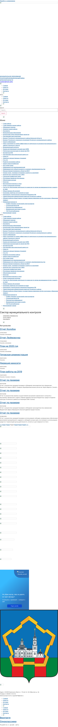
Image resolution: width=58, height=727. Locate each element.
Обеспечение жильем (9, 180)
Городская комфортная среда (12, 176)
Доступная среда (8, 165)
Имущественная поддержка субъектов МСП (16, 171)
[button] (29, 95)
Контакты (6, 91)
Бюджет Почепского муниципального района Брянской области (22, 138)
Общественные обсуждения (11, 191)
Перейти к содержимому (7, 1)
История (5, 89)
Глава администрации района (12, 125)
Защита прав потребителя (11, 163)
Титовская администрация (14, 354)
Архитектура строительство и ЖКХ (13, 174)
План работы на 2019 (11, 371)
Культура (6, 182)
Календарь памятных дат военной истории (16, 193)
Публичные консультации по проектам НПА (16, 151)
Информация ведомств (10, 202)
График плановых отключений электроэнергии (20, 203)
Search (2, 107)
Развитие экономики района (11, 162)
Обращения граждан (9, 127)
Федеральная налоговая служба (15, 209)
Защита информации (9, 142)
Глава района (7, 123)
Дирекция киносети (10, 363)
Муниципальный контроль (11, 147)
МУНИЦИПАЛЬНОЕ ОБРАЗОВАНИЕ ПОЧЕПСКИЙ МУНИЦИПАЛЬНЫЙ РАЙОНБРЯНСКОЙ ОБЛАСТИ (12, 78)
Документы (6, 131)
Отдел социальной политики (11, 185)
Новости (5, 87)
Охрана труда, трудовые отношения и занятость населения (21, 172)
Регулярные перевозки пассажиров (13, 178)
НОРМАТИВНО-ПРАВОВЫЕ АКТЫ (10, 315)
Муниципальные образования (12, 132)
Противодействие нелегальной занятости (15, 154)
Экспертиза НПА (8, 152)
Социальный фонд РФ (12, 205)
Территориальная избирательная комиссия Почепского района (22, 196)
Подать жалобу (14, 606)
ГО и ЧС (5, 160)
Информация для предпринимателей (14, 167)
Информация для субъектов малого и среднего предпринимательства (24, 169)
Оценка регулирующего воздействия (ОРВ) (16, 149)
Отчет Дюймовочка (10, 337)
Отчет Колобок (8, 329)
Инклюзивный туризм (9, 213)
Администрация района (10, 129)
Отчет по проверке (10, 380)
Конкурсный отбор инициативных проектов (16, 134)
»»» (27, 424)
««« (1, 424)
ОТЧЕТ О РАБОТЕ (7, 317)
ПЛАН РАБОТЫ (6, 319)
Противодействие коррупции (12, 136)
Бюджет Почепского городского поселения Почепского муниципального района (27, 140)
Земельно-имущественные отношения (14, 158)
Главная (5, 85)
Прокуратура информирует (14, 207)
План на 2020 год (9, 346)
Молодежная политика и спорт (12, 183)
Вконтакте (5, 717)
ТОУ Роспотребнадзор (12, 211)
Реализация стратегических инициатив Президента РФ (19, 194)
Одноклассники (8, 721)
